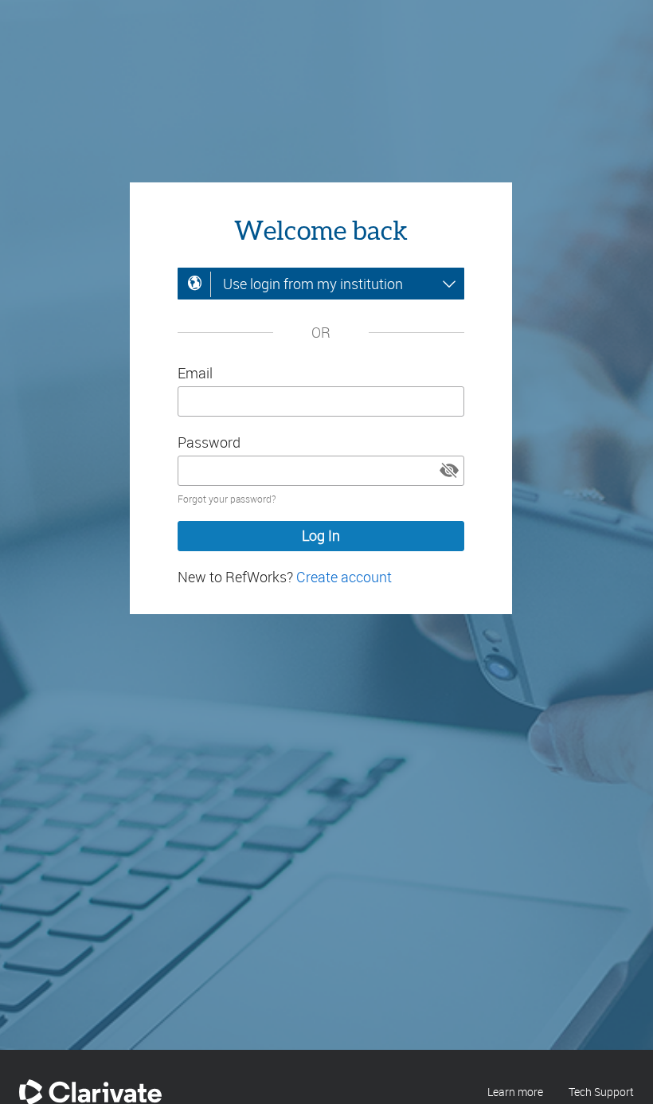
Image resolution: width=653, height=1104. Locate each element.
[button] (449, 471)
